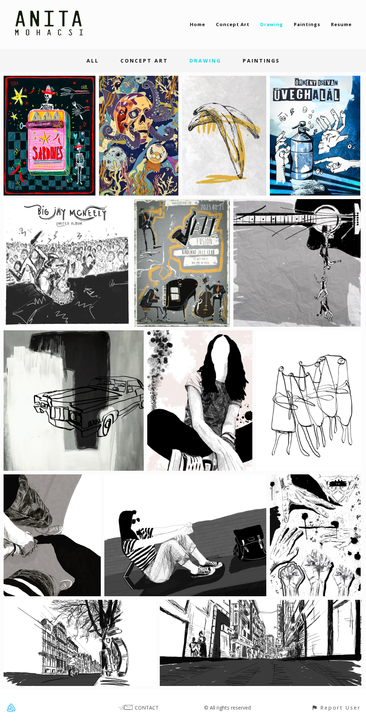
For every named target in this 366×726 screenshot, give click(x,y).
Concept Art (232, 24)
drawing (205, 60)
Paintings (307, 24)
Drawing (271, 24)
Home (197, 24)
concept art (144, 60)
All (92, 60)
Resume (341, 24)
